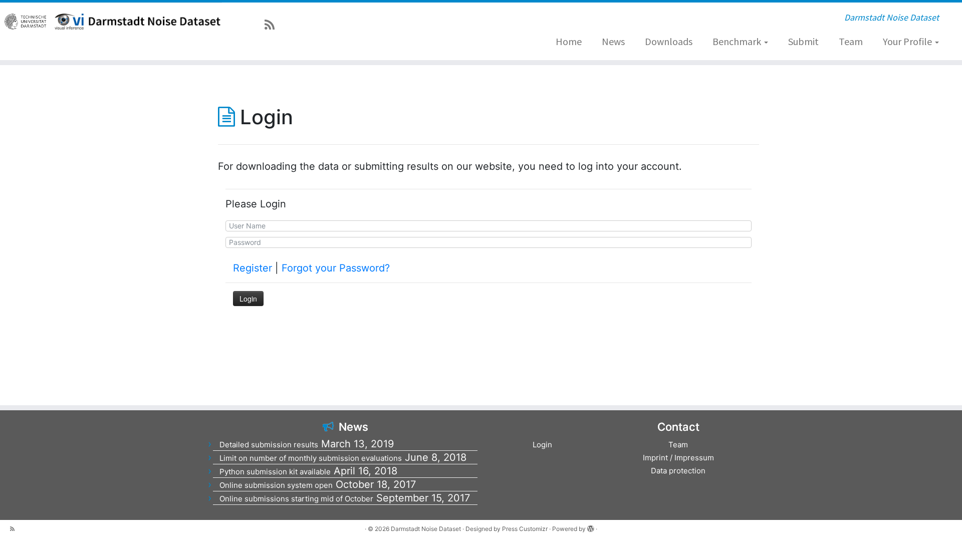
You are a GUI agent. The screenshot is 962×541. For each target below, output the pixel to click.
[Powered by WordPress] (590, 526)
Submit (803, 41)
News (613, 41)
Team (851, 41)
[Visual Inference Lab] (69, 22)
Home (569, 41)
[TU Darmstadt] (26, 21)
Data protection (678, 470)
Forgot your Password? (336, 268)
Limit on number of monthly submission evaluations (310, 458)
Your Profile (908, 41)
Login (542, 444)
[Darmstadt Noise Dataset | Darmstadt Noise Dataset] (152, 22)
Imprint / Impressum (678, 457)
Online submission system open (276, 485)
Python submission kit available (275, 471)
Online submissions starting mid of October (296, 498)
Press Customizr (525, 528)
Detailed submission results (268, 444)
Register (252, 268)
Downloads (668, 41)
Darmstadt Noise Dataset (426, 528)
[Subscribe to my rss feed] (273, 25)
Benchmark (737, 41)
